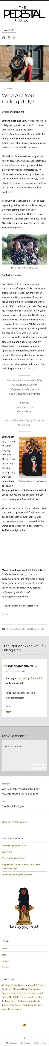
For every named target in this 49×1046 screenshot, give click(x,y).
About (5, 948)
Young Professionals (11, 1009)
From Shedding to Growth (14, 858)
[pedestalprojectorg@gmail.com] (24, 1025)
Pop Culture (16, 1005)
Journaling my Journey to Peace (17, 874)
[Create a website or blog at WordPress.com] (24, 1038)
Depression (16, 993)
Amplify (21, 985)
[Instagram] (9, 38)
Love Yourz (7, 851)
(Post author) (4, 665)
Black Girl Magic (29, 629)
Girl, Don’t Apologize (13, 804)
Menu (11, 29)
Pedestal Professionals (29, 1001)
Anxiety (29, 985)
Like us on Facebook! (15, 821)
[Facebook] (4, 38)
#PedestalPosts (13, 629)
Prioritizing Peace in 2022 (14, 845)
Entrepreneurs (29, 993)
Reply (8, 712)
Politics (5, 1005)
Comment (37, 766)
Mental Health (16, 997)
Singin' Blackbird (33, 678)
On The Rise (36, 997)
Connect (6, 967)
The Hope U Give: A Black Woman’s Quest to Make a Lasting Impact (21, 789)
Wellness (38, 1005)
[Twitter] (15, 38)
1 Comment (9, 88)
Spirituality (27, 1005)
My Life (41, 629)
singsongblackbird (19, 666)
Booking (6, 961)
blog (4, 954)
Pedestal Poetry (9, 1001)
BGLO (36, 985)
